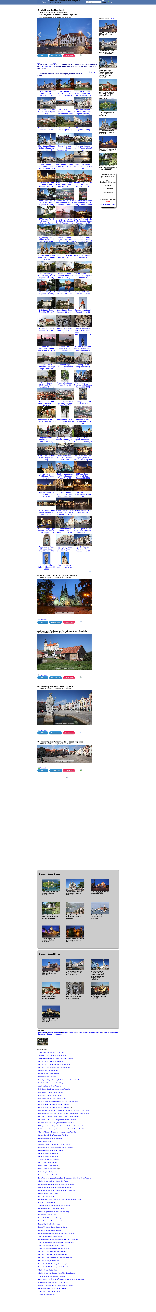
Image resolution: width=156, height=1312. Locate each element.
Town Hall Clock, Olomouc (46, 1294)
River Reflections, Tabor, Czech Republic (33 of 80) (83, 276)
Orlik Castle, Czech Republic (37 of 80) (46, 311)
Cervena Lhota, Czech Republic (48, 1153)
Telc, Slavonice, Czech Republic (106, 52)
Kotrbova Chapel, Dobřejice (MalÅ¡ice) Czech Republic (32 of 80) (64, 277)
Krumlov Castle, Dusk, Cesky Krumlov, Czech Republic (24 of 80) (83, 221)
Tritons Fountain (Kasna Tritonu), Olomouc (51, 1276)
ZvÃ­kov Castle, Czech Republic (48, 1159)
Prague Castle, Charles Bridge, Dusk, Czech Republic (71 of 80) (65, 512)
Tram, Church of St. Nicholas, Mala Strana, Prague (54, 1205)
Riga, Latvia (108, 149)
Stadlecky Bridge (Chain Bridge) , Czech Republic (54, 1144)
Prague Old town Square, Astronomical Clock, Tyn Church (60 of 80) (83, 440)
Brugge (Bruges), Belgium (75, 940)
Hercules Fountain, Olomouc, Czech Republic (53, 1288)
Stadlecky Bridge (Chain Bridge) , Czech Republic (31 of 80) (46, 276)
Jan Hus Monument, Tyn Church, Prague (51, 1245)
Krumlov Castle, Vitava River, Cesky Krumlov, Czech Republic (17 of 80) (65, 185)
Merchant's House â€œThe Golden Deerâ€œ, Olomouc (56, 1285)
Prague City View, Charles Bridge (49, 1224)
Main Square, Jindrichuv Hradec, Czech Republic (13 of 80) (46, 167)
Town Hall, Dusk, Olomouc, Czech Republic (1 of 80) (46, 93)
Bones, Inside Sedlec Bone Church (49, 1175)
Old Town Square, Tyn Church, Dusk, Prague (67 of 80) (46, 494)
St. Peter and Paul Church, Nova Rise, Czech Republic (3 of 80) (83, 94)
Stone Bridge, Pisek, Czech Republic (50, 1138)
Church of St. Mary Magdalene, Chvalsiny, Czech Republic (57, 1132)
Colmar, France (48, 940)
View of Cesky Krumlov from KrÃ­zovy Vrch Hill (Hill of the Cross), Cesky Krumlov (64, 1110)
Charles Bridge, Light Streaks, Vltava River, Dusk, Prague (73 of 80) (46, 532)
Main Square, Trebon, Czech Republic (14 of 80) (64, 166)
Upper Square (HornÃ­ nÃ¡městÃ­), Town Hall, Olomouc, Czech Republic (61, 1279)
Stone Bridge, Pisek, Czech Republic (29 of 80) (64, 257)
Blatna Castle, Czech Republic (48, 1166)
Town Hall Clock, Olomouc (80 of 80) (64, 566)
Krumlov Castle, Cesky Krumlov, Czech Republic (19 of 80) (46, 203)
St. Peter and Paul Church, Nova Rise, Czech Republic (55, 1058)
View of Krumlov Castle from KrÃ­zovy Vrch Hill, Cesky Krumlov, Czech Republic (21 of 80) (83, 204)
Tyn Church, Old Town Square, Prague (50, 1236)
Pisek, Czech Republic (45, 1141)
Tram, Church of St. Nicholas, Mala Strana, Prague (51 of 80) (83, 385)
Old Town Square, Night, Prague (48, 1261)
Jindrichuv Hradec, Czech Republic (49, 1086)
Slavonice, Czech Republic (47, 1077)
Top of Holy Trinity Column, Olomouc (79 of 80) (46, 567)
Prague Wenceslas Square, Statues (49, 1230)
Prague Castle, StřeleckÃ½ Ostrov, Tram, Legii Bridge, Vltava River (59, 1199)
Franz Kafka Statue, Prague (47, 1202)
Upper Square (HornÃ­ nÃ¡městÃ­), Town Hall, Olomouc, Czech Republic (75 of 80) (83, 532)
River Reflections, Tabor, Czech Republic (51, 1150)
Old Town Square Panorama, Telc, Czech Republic (54, 1064)
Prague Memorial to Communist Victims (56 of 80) (65, 421)
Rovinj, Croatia (97, 916)
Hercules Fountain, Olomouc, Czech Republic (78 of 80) (83, 549)
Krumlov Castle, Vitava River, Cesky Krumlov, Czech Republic (58, 1101)
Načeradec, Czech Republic (47, 1172)
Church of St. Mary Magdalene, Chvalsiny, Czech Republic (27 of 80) (83, 240)
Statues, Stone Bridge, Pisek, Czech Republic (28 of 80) (46, 257)
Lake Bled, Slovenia (107, 113)
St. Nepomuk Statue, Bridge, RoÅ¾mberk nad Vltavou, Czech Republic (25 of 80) (46, 240)
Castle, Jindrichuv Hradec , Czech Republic (52, 1083)
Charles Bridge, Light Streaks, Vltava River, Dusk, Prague (56, 1273)
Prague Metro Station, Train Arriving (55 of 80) (47, 420)
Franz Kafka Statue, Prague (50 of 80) (64, 384)
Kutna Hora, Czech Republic (73, 996)
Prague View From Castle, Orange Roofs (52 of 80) (46, 403)
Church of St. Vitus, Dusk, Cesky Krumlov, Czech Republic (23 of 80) (64, 222)
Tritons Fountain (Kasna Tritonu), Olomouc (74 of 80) (64, 531)
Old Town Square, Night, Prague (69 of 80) (83, 494)
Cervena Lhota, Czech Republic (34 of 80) (46, 293)
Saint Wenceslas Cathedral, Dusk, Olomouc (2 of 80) (65, 93)
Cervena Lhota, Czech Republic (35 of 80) (64, 293)
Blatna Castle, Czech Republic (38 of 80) (65, 311)
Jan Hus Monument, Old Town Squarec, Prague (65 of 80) (65, 476)
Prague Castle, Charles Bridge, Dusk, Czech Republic (55, 1267)
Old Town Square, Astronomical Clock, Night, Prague (55, 1258)
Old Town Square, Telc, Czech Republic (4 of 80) (47, 112)
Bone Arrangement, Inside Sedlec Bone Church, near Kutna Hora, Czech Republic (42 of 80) (83, 332)
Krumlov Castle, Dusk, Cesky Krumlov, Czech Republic (56, 1123)
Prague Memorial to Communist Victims (51, 1221)
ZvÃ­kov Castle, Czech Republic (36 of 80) (83, 293)
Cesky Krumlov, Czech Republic (106, 93)
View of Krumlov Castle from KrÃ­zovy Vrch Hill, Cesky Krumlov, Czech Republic (63, 1113)
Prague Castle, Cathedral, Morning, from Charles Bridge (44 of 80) (64, 349)
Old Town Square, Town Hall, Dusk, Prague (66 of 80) (83, 476)
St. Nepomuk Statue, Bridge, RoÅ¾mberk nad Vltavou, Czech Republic (61, 1126)
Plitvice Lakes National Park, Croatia (108, 167)
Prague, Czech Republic (99, 996)
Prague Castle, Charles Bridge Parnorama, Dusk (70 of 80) (46, 512)
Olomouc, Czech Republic (108, 34)
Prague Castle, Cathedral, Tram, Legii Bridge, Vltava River (57, 1190)
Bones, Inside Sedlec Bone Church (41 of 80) (65, 330)
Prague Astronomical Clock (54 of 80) (83, 402)
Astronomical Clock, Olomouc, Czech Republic (53, 1282)
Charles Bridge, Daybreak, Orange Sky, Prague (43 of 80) (46, 348)
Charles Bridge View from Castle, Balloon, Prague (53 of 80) (65, 403)
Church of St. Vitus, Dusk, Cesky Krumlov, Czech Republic (57, 1120)
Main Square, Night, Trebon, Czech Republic (52, 1098)
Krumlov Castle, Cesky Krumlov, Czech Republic (54, 1104)
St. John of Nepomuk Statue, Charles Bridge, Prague (55, 1187)
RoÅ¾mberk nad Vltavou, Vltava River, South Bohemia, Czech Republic (61, 1129)
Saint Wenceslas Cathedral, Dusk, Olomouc (52, 1055)
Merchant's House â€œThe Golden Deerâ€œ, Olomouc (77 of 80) (64, 550)
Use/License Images (54, 1032)
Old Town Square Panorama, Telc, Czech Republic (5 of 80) (65, 112)
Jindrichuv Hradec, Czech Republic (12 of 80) (83, 148)
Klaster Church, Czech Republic (48, 1074)
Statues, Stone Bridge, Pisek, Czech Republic (53, 1135)
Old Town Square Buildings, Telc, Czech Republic (54, 1067)
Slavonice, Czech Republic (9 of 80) (83, 129)
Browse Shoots (82, 1032)
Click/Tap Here (47, 66)
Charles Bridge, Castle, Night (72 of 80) (83, 511)
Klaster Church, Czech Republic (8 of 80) (64, 129)
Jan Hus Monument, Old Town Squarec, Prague (53, 1248)
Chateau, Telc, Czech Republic (48, 1070)
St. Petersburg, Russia (106, 132)
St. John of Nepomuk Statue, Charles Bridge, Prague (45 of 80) (83, 348)
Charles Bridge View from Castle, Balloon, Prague (54, 1212)
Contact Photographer (54, 1034)
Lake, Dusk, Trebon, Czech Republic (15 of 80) (83, 166)
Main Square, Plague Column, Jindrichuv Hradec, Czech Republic (59, 1080)
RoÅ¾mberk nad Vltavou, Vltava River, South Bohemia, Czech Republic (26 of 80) (65, 240)
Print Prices (42, 1032)
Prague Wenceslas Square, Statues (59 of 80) (64, 440)
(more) (112, 18)
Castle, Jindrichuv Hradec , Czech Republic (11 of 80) (64, 148)
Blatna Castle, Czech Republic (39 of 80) (83, 311)
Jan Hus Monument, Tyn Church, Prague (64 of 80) (46, 476)
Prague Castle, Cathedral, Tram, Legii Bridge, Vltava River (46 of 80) (46, 368)
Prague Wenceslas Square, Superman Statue (52, 1227)
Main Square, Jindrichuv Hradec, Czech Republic (54, 1089)
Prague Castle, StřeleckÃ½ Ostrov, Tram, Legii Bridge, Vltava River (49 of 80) (46, 386)
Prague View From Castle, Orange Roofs (51, 1208)
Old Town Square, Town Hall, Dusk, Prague (52, 1251)
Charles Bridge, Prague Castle (48, 1193)
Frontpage (42, 1034)
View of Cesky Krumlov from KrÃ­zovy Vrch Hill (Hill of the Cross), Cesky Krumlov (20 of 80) (65, 205)
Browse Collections (69, 1032)
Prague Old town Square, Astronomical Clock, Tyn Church (56, 1233)
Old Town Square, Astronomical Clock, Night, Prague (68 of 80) (64, 495)
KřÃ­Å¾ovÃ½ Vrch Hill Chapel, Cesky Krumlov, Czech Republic (58, 1116)
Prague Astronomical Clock (47, 1215)
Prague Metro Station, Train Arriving (49, 1218)
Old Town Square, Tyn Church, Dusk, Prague (52, 1254)
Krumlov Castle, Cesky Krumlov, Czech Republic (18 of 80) (83, 184)
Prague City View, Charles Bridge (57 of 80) (83, 421)
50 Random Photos (95, 1032)
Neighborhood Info (43, 1046)
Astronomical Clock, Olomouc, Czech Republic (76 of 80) (46, 549)
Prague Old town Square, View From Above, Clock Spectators (58, 1239)
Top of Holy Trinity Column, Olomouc (50, 1291)
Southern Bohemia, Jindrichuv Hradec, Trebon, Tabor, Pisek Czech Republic (106, 73)
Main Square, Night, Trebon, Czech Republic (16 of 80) (46, 184)
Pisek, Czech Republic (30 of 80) (83, 256)
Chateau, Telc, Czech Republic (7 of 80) (46, 129)
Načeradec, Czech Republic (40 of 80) (46, 329)
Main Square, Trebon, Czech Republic (50, 1092)
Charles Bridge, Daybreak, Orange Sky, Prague (53, 1181)
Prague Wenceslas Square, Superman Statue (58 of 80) (46, 440)
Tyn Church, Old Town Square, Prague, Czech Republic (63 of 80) (83, 459)
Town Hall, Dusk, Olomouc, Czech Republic (52, 1052)
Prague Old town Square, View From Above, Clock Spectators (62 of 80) (65, 459)
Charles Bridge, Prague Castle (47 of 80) (65, 367)
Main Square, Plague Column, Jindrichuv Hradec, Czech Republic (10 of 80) (46, 149)
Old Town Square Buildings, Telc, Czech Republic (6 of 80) (83, 112)
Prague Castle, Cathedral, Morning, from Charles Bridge (56, 1184)
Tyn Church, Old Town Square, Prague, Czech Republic (56, 1242)
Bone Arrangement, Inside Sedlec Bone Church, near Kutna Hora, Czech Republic (64, 1178)
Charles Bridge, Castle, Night (47, 1270)
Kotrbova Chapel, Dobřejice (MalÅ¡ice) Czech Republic (56, 1147)
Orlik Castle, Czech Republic (47, 1162)
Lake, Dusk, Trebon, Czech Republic (50, 1095)
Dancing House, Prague (46, 1196)
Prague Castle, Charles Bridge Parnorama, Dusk (53, 1264)
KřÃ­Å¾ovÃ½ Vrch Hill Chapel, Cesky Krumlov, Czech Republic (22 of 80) (46, 222)
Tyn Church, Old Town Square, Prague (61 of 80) (46, 458)
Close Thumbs (94, 72)
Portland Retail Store (110, 1032)
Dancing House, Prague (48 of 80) (83, 366)
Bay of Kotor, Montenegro (75, 916)
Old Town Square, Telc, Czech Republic (51, 1061)
